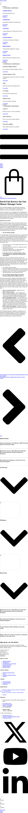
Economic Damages (7, 37)
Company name (3, 650)
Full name (2, 651)
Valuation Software (7, 10)
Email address (3, 652)
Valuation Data (6, 19)
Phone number (3, 654)
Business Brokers (7, 46)
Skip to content (3, 0)
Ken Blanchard (3, 198)
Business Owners (7, 55)
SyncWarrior (6, 28)
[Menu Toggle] (0, 3)
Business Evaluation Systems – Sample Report (13, 692)
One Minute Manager (11, 198)
